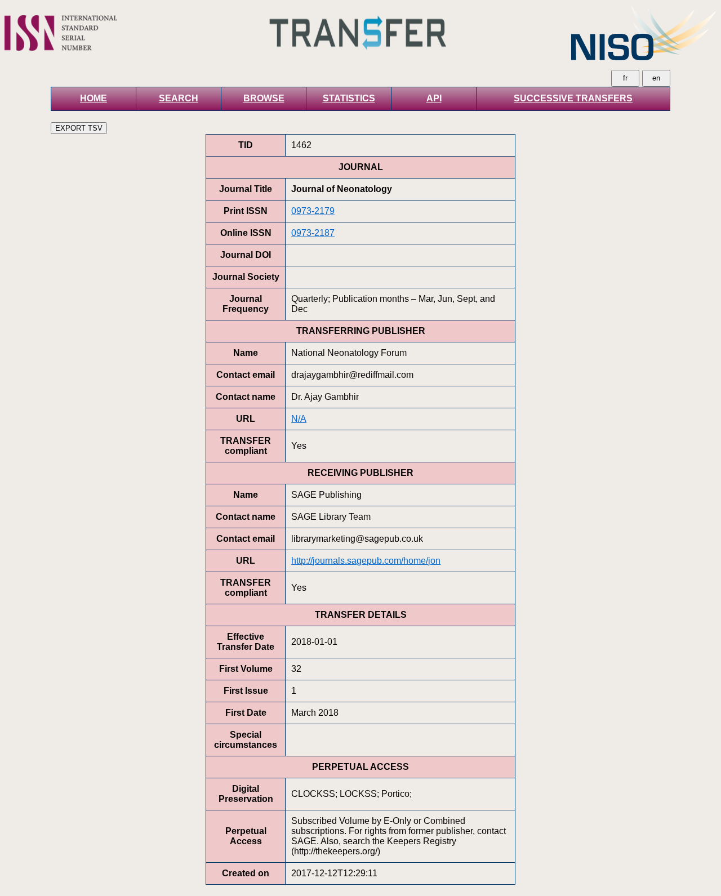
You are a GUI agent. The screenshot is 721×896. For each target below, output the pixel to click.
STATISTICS (349, 98)
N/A (298, 419)
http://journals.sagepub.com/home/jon (365, 560)
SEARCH (178, 98)
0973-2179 (313, 211)
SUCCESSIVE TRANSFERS (573, 98)
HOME (93, 98)
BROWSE (263, 98)
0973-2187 (313, 233)
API (434, 98)
